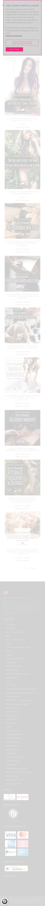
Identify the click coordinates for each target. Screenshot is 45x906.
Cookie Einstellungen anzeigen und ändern (22, 42)
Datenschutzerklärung (14, 36)
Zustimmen (14, 49)
